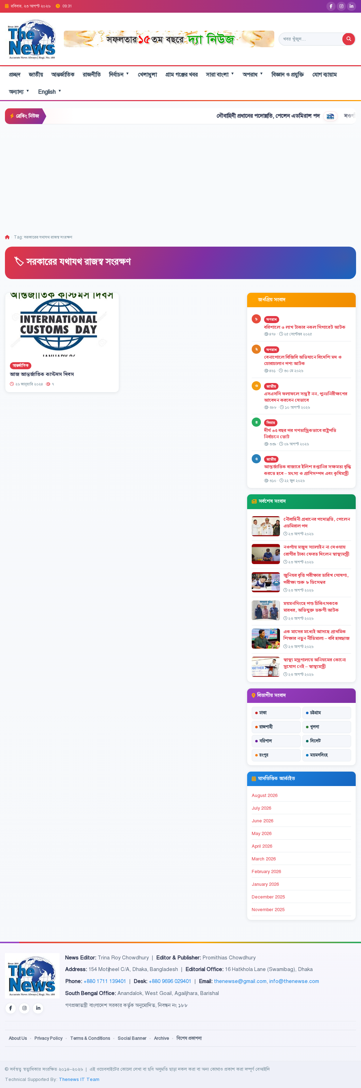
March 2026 (264, 859)
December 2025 (268, 897)
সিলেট (315, 741)
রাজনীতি (92, 74)
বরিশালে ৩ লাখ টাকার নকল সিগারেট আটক (304, 327)
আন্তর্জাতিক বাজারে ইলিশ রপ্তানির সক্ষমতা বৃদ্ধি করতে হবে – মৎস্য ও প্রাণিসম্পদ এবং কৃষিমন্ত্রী (307, 470)
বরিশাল (265, 741)
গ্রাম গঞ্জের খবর (181, 74)
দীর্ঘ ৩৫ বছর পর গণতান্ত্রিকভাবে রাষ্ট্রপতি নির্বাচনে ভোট (300, 434)
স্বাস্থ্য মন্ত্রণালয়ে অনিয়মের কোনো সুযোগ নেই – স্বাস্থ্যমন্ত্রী (314, 663)
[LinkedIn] (351, 6)
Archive (161, 1038)
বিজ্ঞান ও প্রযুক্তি (288, 74)
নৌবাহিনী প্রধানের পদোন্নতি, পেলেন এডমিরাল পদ (242, 115)
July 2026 (261, 808)
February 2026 (266, 871)
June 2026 (262, 821)
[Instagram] (341, 6)
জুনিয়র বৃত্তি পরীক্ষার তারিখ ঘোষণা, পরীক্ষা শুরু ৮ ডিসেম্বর (316, 578)
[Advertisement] (180, 177)
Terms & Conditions (90, 1038)
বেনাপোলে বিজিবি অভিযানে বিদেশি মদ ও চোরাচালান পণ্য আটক (303, 360)
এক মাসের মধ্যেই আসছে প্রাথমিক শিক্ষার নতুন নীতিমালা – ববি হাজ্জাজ (316, 635)
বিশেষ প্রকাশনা (189, 1038)
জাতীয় (36, 74)
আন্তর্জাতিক (62, 74)
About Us (18, 1038)
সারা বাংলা (220, 74)
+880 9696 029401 (170, 981)
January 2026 (265, 884)
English (50, 91)
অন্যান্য (19, 91)
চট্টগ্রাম (315, 713)
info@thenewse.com (294, 981)
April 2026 (262, 846)
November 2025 (268, 910)
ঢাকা (263, 713)
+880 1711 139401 (105, 981)
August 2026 (264, 795)
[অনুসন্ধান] (348, 39)
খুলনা (314, 727)
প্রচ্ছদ (14, 74)
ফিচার (271, 422)
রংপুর (263, 755)
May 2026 (261, 833)
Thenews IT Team (79, 1079)
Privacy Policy (48, 1038)
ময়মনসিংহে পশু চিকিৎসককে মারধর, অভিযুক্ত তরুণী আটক (311, 607)
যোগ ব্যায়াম (324, 74)
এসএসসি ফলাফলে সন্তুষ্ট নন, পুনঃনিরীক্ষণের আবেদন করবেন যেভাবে (305, 397)
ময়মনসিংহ (319, 755)
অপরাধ (253, 74)
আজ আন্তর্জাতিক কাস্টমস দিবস (42, 374)
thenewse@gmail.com (240, 981)
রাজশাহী (266, 727)
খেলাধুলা (147, 74)
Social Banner (132, 1038)
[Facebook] (331, 6)
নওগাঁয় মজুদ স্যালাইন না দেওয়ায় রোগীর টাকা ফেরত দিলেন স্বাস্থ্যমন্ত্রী (316, 550)
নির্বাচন (119, 74)
